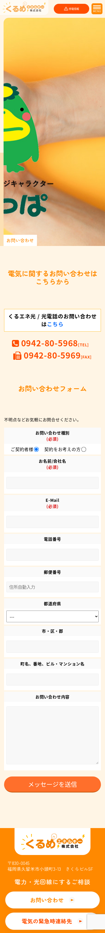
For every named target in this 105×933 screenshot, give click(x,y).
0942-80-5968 (54, 343)
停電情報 (74, 9)
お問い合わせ (47, 900)
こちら (55, 324)
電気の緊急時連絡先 (47, 921)
